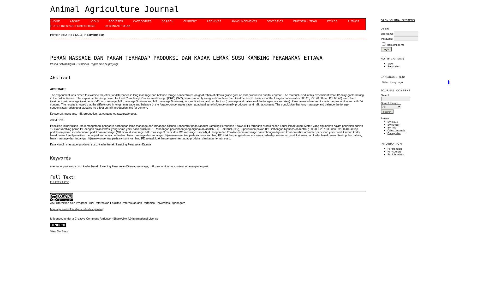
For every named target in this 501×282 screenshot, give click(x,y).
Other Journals (396, 130)
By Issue (392, 121)
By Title (391, 127)
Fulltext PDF (59, 182)
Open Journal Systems (398, 20)
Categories (394, 133)
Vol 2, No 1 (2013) (72, 34)
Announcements (244, 21)
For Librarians (395, 154)
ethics (332, 21)
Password (387, 38)
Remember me (395, 44)
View (390, 63)
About (75, 21)
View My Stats (59, 231)
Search (168, 21)
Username (387, 33)
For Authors (394, 151)
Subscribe (393, 66)
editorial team (305, 21)
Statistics (275, 21)
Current (190, 21)
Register (116, 21)
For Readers (394, 148)
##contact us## (117, 26)
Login (94, 21)
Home (56, 21)
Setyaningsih (96, 34)
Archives (214, 21)
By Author (393, 124)
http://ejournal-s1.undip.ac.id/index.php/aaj (76, 209)
